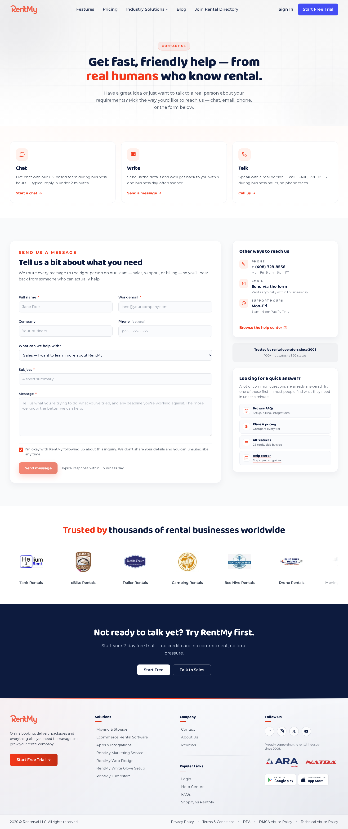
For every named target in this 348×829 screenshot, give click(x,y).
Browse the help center (260, 327)
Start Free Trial (318, 9)
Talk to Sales (192, 670)
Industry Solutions (145, 9)
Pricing (110, 9)
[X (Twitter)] (294, 731)
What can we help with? (40, 346)
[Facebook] (269, 731)
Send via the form (269, 286)
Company (27, 321)
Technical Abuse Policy (319, 822)
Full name (29, 297)
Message (28, 394)
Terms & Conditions (218, 822)
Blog (181, 9)
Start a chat (26, 193)
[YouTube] (306, 731)
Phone (131, 321)
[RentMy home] (24, 9)
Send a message (142, 193)
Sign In (286, 9)
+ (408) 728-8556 (268, 267)
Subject (27, 369)
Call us (244, 193)
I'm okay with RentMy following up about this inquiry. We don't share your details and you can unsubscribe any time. (117, 451)
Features (85, 9)
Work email (129, 297)
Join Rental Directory (216, 9)
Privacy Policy (182, 822)
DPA (246, 822)
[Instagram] (281, 731)
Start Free (153, 670)
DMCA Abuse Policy (275, 822)
